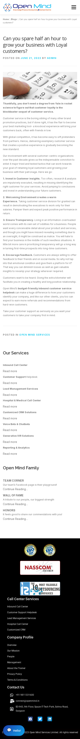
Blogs (14, 19)
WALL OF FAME (13, 495)
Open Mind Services (34, 334)
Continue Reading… (15, 489)
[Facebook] (30, 719)
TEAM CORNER (13, 480)
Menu (73, 7)
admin (52, 58)
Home (6, 19)
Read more (10, 371)
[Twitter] (40, 719)
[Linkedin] (49, 719)
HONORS (9, 510)
